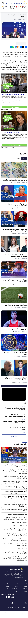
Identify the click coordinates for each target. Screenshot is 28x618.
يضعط (13, 258)
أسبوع (18, 158)
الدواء (16, 591)
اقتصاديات (12, 182)
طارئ (25, 591)
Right (7, 588)
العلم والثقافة (15, 588)
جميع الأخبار (14, 436)
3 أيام (24, 158)
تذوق (14, 356)
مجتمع (13, 208)
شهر (13, 158)
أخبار (26, 583)
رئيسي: (24, 43)
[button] (5, 614)
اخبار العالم (6, 583)
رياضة (12, 307)
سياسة (12, 19)
